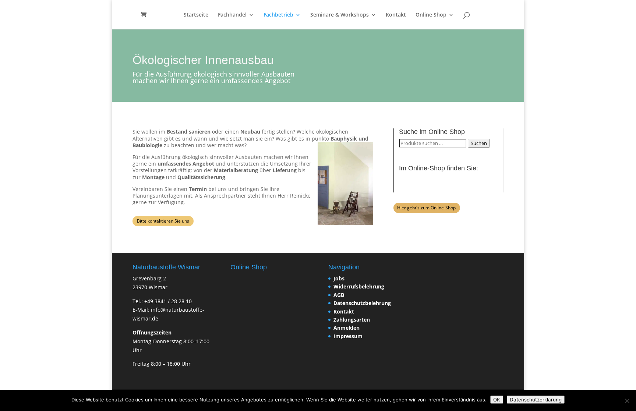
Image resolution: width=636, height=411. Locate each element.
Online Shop (431, 15)
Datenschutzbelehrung (362, 303)
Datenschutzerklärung (536, 400)
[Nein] (626, 400)
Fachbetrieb (278, 15)
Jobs (338, 278)
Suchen (479, 143)
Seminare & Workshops (339, 15)
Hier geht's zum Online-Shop (426, 208)
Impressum (348, 336)
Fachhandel (232, 15)
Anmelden (346, 327)
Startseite (196, 15)
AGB (338, 294)
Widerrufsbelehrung (358, 286)
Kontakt (396, 15)
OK (496, 400)
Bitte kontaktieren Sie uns (163, 221)
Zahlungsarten (351, 319)
